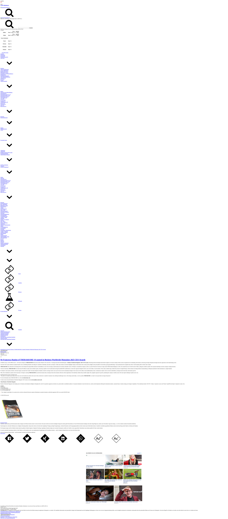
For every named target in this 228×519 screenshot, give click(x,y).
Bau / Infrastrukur (3, 204)
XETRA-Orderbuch (4, 164)
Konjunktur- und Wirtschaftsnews (6, 73)
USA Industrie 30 (3, 97)
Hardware (2, 220)
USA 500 (2, 98)
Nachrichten (2, 54)
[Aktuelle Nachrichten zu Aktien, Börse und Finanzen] (5, 7)
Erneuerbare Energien (4, 212)
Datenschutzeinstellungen (5, 514)
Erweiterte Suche (5, 52)
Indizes (1, 91)
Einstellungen (3, 336)
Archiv (1, 130)
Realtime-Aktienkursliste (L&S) (6, 152)
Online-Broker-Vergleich (5, 154)
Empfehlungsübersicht (4, 75)
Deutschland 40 (3, 93)
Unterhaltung (2, 245)
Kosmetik (2, 229)
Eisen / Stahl (2, 209)
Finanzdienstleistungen (4, 214)
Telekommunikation (4, 244)
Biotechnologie (3, 206)
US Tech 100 (2, 99)
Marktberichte (3, 74)
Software (2, 242)
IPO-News (2, 79)
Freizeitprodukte (3, 215)
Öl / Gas (2, 238)
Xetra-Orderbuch (9, 511)
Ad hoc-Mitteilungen (4, 5)
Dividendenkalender (4, 153)
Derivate (19, 292)
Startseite (2, 53)
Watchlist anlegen (3, 338)
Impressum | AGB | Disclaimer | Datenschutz (8, 516)
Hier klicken (2, 433)
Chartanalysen (3, 78)
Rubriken (2, 68)
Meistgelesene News (4, 72)
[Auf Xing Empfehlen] (45, 442)
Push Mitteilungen (4, 350)
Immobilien (2, 223)
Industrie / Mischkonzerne (5, 224)
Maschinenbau (3, 233)
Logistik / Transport (4, 231)
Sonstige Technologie (4, 243)
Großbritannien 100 (4, 102)
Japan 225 (2, 105)
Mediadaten (12, 514)
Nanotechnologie (3, 235)
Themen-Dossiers (3, 81)
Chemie (1, 207)
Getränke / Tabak (3, 217)
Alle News (2, 58)
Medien (1, 127)
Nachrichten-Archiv (7, 513)
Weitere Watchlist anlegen (5, 331)
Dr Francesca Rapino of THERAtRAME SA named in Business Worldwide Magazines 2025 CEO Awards (42, 360)
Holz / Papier (2, 221)
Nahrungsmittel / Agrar (4, 236)
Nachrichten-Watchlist (4, 332)
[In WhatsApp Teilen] (81, 442)
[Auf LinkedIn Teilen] (63, 442)
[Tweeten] (27, 442)
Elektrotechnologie (4, 211)
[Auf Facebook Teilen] (9, 442)
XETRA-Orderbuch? (4, 167)
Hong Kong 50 (3, 106)
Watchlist (20, 329)
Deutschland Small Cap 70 (5, 94)
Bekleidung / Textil (4, 205)
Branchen (2, 116)
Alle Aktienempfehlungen (5, 76)
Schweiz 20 (2, 103)
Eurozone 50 (2, 101)
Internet (1, 225)
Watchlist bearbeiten (4, 335)
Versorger (2, 246)
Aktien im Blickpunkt (4, 69)
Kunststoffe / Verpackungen (5, 230)
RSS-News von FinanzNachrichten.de (7, 517)
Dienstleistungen (3, 208)
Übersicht (2, 166)
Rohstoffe (2, 240)
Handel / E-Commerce (4, 219)
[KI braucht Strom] (11, 421)
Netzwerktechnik (3, 237)
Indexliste (2, 178)
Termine (2, 80)
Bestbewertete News (4, 71)
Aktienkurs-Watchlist (4, 333)
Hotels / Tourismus (4, 222)
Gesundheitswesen (3, 216)
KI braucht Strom (3, 422)
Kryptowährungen (3, 311)
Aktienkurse (2, 150)
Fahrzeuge (2, 213)
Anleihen (20, 282)
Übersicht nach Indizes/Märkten (6, 92)
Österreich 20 (3, 104)
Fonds (19, 273)
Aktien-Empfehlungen (12, 512)
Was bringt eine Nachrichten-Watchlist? (7, 337)
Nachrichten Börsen (4, 512)
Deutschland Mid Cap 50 (5, 95)
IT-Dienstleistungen (4, 227)
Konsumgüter (3, 228)
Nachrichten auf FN (4, 57)
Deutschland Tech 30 (4, 96)
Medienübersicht (3, 128)
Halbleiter (2, 218)
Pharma (1, 239)
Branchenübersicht (3, 117)
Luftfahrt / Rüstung (4, 232)
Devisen (19, 310)
